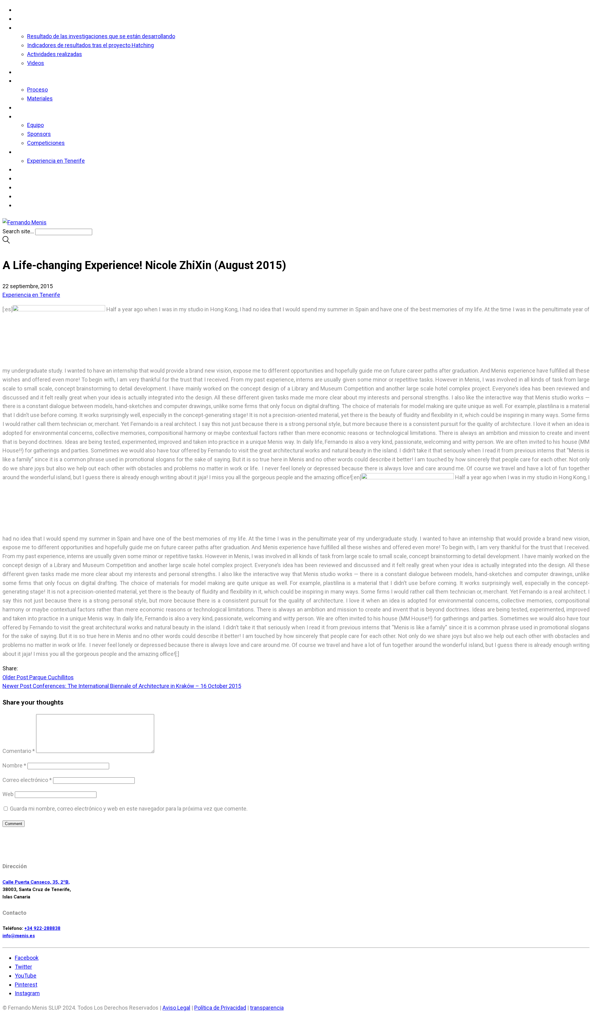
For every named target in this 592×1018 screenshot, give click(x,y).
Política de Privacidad (220, 1007)
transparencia (267, 1007)
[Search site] (6, 241)
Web (8, 794)
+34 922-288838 (42, 928)
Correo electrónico (27, 780)
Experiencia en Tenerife (31, 295)
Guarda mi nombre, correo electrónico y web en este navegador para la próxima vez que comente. (129, 808)
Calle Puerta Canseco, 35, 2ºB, (36, 882)
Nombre (14, 765)
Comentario (18, 751)
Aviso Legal (176, 1007)
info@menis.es (18, 935)
